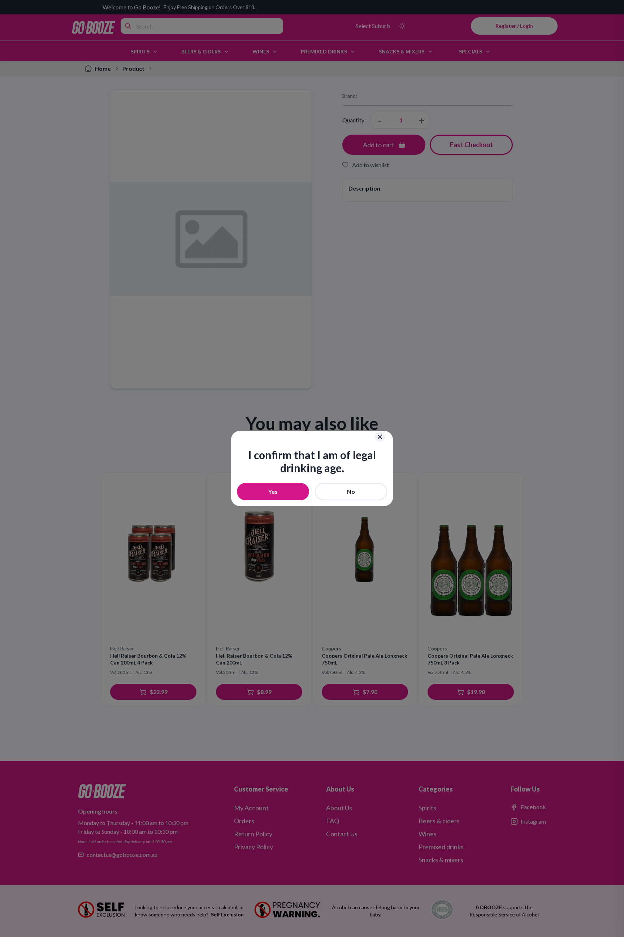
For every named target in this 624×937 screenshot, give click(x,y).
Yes (273, 491)
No (351, 491)
